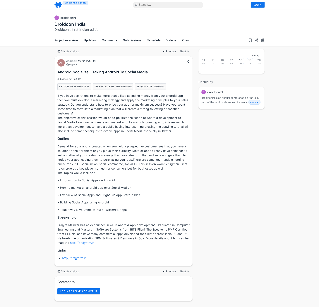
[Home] (71, 5)
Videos (171, 40)
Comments (109, 40)
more (253, 102)
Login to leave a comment (78, 291)
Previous (171, 51)
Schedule (153, 40)
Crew (186, 40)
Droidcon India (70, 24)
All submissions (70, 51)
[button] (255, 40)
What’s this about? (75, 2)
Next (183, 51)
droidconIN (68, 18)
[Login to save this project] (250, 40)
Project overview (66, 40)
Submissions (132, 40)
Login (258, 4)
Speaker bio (66, 217)
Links (61, 250)
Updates (90, 40)
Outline (63, 139)
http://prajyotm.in (82, 243)
